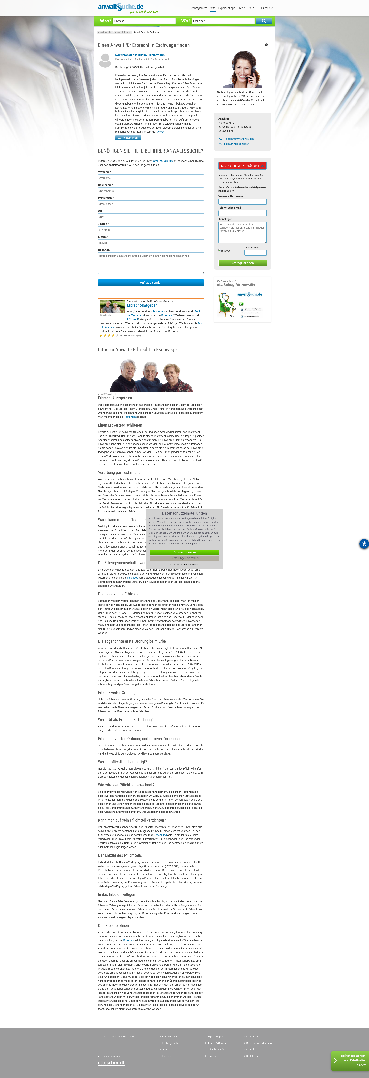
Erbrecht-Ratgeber (142, 305)
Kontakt (250, 1049)
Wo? (185, 21)
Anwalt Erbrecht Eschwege (146, 32)
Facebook (213, 1056)
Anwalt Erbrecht (122, 32)
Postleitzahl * (106, 198)
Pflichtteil (132, 319)
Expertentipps (226, 8)
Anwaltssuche (105, 32)
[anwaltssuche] (128, 13)
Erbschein (167, 315)
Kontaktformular (242, 100)
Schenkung (160, 834)
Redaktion (252, 1056)
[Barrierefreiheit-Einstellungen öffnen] (364, 544)
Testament (159, 311)
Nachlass (132, 577)
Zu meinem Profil (128, 137)
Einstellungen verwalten (185, 558)
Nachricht (104, 249)
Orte (212, 8)
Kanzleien (167, 1056)
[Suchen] (264, 21)
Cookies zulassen (184, 552)
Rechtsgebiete (198, 8)
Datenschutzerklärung (255, 1043)
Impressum (252, 1036)
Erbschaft (128, 940)
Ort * (101, 210)
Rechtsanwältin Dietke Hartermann (140, 55)
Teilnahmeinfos (216, 1049)
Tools (242, 8)
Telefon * (103, 223)
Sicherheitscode (252, 247)
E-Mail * (103, 236)
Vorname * (104, 172)
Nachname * (105, 185)
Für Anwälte (265, 8)
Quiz (252, 8)
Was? (105, 21)
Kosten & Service (217, 1043)
